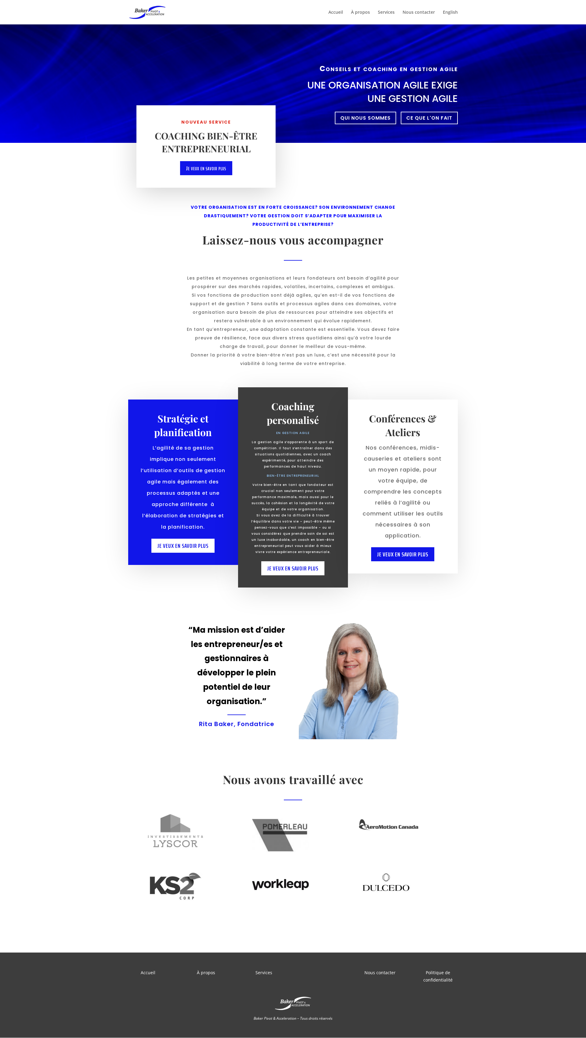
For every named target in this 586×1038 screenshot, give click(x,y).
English (450, 12)
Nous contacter (419, 12)
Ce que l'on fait (429, 117)
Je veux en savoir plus (206, 168)
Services (386, 12)
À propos (360, 12)
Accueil (335, 12)
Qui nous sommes (365, 117)
